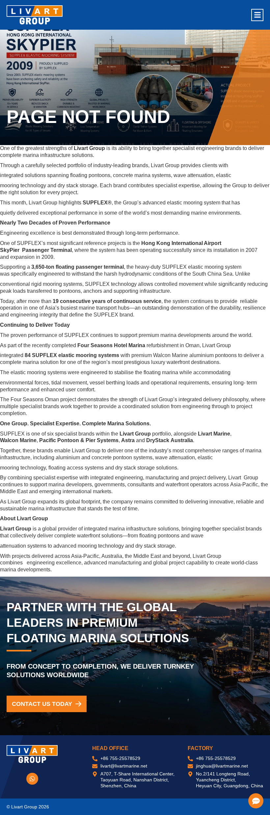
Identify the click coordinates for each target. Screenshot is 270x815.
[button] (257, 15)
